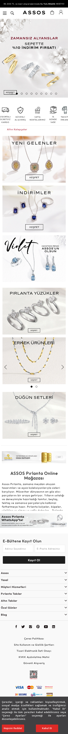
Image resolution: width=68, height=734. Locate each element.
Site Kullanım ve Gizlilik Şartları (34, 644)
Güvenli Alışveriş (34, 663)
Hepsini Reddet (13, 728)
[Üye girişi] (61, 12)
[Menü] (4, 13)
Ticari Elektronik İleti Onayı (34, 650)
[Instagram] (30, 627)
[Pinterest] (38, 627)
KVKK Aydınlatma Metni (34, 656)
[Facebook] (16, 627)
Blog (4, 614)
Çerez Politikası (34, 638)
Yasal (4, 580)
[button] (12, 94)
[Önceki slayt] (3, 62)
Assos (5, 573)
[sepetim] (52, 12)
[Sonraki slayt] (64, 62)
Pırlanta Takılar (11, 593)
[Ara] (12, 13)
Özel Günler (9, 607)
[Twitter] (23, 627)
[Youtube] (46, 627)
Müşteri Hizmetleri (13, 587)
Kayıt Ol (34, 560)
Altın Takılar (9, 600)
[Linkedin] (53, 627)
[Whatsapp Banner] (34, 520)
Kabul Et (47, 728)
